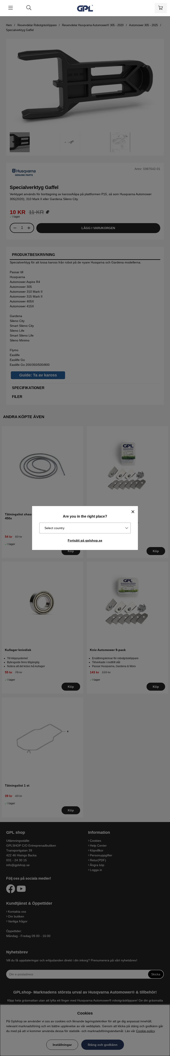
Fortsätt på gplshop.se (85, 540)
